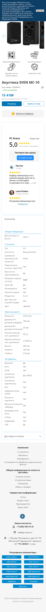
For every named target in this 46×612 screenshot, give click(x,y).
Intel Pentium (33, 557)
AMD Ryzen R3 (34, 571)
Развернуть (23, 204)
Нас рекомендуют (34, 62)
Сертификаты (23, 458)
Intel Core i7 (34, 566)
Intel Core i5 (12, 566)
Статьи (23, 497)
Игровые (33, 581)
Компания (23, 447)
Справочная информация (23, 492)
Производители (23, 504)
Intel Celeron (11, 557)
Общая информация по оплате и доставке (23, 471)
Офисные (23, 586)
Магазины (23, 455)
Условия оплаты (23, 476)
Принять (40, 11)
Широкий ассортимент (11, 62)
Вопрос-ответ (23, 500)
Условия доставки (23, 480)
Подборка (12, 581)
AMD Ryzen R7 (34, 576)
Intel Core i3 (34, 562)
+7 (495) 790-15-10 (25, 526)
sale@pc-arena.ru (25, 532)
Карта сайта (23, 507)
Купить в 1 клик (33, 104)
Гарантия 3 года (34, 73)
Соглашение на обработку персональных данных (23, 463)
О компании (23, 452)
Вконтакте (22, 516)
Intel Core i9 (12, 571)
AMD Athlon (12, 562)
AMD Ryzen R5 (12, 576)
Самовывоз (23, 483)
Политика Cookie (9, 19)
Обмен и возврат (23, 487)
